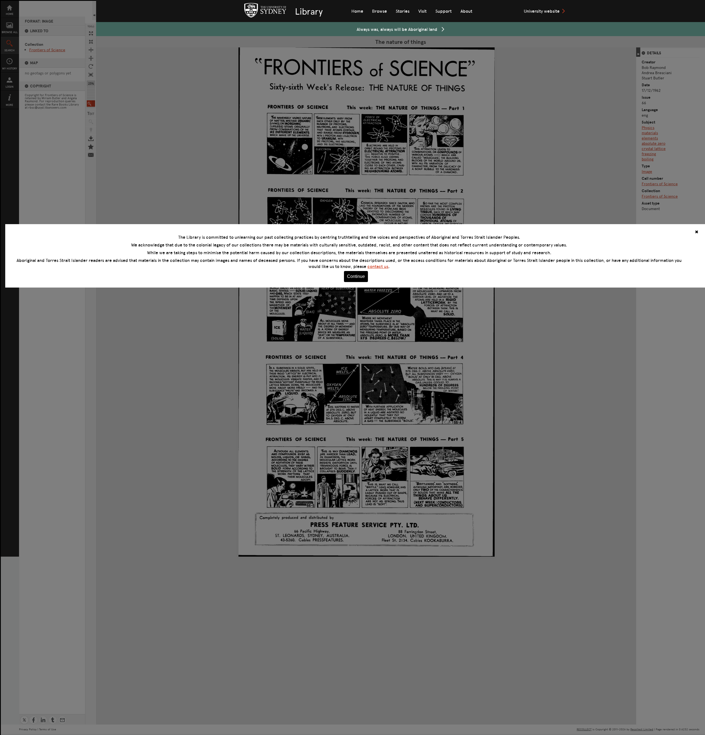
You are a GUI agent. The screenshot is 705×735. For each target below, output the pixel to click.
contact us (377, 266)
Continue (356, 276)
